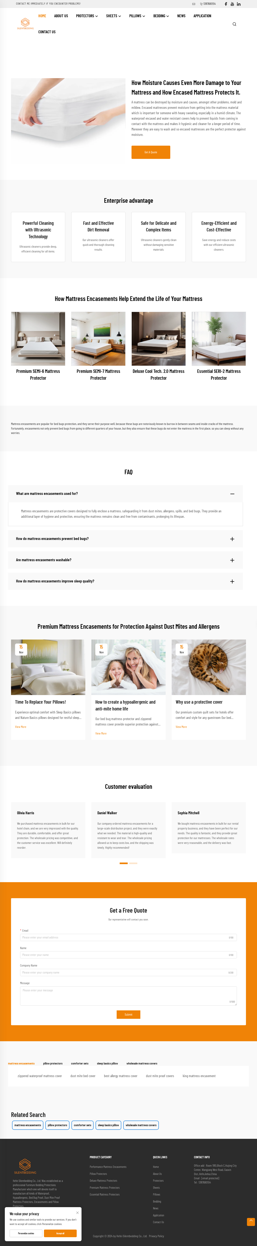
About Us (61, 16)
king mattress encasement (199, 1076)
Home (42, 16)
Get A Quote (151, 152)
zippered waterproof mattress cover (40, 1076)
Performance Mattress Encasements (108, 1166)
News (181, 16)
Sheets (112, 16)
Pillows (135, 16)
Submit (128, 1014)
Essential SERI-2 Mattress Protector (219, 375)
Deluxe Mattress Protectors (103, 1180)
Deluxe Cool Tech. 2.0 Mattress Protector (159, 375)
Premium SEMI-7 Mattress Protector (98, 375)
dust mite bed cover (82, 1076)
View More (20, 726)
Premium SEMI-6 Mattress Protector (38, 375)
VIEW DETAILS (38, 338)
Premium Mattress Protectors (105, 1187)
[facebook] (226, 4)
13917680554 (209, 3)
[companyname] (25, 23)
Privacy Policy (156, 1236)
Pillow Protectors (98, 1173)
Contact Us (47, 32)
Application (202, 16)
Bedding (159, 16)
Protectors (85, 16)
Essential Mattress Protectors (105, 1194)
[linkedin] (239, 4)
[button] (124, 863)
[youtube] (232, 4)
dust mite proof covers (160, 1076)
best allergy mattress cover (120, 1076)
